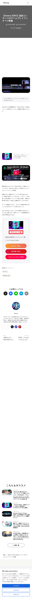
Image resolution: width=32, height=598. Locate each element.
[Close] (30, 570)
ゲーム (5, 271)
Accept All (16, 585)
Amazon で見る (16, 246)
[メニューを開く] (28, 3)
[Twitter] (12, 326)
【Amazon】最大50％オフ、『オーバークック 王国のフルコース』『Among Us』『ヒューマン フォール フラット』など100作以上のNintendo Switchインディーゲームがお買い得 (21, 495)
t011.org (6, 3)
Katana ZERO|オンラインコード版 (15, 237)
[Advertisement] (16, 56)
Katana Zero (7, 275)
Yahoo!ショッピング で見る (16, 257)
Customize (16, 590)
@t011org (18, 28)
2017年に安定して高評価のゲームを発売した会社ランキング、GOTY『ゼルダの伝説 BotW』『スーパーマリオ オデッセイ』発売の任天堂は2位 (21, 536)
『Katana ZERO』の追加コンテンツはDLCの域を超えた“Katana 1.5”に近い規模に (21, 506)
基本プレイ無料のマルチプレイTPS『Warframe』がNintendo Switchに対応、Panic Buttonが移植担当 (21, 525)
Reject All (16, 594)
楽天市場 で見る (16, 251)
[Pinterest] (19, 326)
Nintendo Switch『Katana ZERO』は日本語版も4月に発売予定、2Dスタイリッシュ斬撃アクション (21, 515)
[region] (16, 583)
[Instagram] (16, 326)
